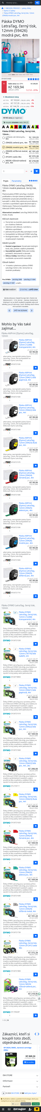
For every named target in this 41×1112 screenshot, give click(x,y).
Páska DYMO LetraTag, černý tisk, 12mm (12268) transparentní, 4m (28, 616)
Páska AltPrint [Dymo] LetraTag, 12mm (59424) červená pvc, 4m (27, 474)
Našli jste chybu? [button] (30, 1093)
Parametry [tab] (16, 181)
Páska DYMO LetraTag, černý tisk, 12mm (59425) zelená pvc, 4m (28, 871)
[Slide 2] (16, 75)
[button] (18, 100)
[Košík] (36, 1109)
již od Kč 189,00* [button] (32, 992)
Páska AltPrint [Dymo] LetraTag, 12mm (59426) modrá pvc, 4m (27, 539)
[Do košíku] (35, 368)
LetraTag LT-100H (29, 279)
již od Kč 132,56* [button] (32, 695)
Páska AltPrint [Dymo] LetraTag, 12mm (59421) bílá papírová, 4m (27, 376)
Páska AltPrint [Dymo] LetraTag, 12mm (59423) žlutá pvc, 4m (28, 441)
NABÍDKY (10, 289)
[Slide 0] (9, 75)
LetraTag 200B (17, 279)
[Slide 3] (20, 75)
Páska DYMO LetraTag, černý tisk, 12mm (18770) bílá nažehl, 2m (28, 652)
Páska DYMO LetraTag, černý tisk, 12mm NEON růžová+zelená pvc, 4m (28, 984)
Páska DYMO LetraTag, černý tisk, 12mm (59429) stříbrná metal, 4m (28, 908)
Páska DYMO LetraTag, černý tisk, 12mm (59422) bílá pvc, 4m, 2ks (28, 762)
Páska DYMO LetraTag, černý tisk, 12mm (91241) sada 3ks (28, 944)
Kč (30, 3)
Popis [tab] (5, 181)
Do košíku (30, 1062)
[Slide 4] (24, 75)
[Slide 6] (31, 75)
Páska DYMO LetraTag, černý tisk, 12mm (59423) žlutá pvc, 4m (28, 798)
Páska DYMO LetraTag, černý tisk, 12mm (18, 606)
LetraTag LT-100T (9, 283)
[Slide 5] (27, 75)
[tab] (33, 181)
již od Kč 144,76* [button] (32, 622)
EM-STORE (15, 1093)
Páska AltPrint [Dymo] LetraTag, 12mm (18, 334)
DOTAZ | (30, 289)
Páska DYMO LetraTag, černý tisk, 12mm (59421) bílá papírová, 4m (28, 689)
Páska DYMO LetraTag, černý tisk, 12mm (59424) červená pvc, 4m (28, 834)
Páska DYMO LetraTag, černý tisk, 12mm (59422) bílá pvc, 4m (28, 725)
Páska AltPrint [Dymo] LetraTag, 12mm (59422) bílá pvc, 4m (27, 409)
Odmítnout (26, 1104)
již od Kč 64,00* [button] (32, 383)
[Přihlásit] (37, 3)
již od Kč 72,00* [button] (32, 350)
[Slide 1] (13, 75)
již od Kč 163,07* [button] (32, 914)
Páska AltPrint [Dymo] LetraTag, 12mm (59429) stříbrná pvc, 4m (27, 572)
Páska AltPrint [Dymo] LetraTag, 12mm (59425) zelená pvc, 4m (27, 507)
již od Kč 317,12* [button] (32, 951)
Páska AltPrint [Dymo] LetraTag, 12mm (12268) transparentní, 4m (27, 343)
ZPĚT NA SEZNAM (20, 310)
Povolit (36, 1104)
